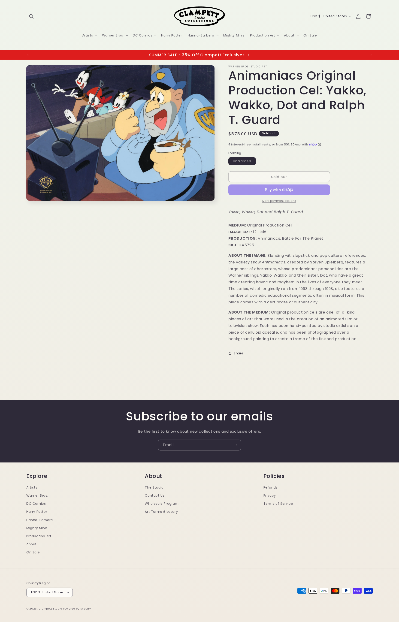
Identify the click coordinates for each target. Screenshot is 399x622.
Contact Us (154, 495)
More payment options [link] (279, 201)
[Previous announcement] (28, 55)
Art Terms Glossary (161, 511)
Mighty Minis (37, 528)
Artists (31, 487)
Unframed (244, 162)
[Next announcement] (371, 55)
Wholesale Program (161, 503)
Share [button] (239, 353)
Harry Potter (36, 511)
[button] (31, 16)
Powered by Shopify (77, 608)
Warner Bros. (37, 495)
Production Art (38, 536)
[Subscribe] (236, 445)
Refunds (270, 487)
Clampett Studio (50, 608)
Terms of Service (278, 503)
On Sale (33, 552)
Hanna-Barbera (39, 520)
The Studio (154, 487)
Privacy (269, 495)
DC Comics (36, 503)
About (31, 544)
